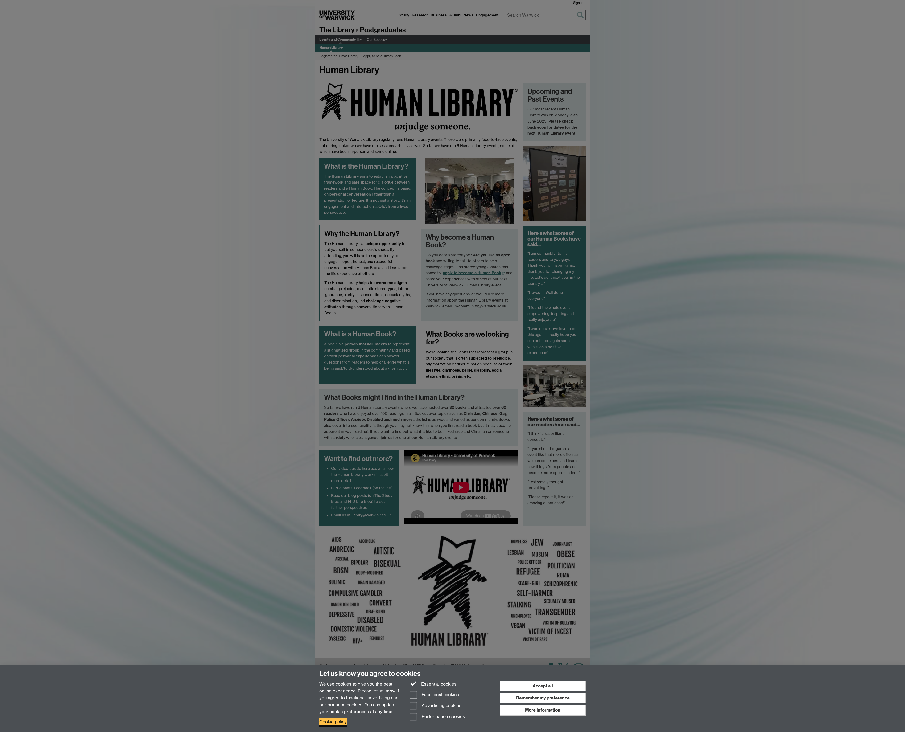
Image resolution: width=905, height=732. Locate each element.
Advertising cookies (440, 705)
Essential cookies (438, 684)
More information (542, 710)
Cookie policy (333, 721)
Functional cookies (439, 694)
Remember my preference (543, 698)
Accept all (543, 686)
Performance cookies (442, 717)
